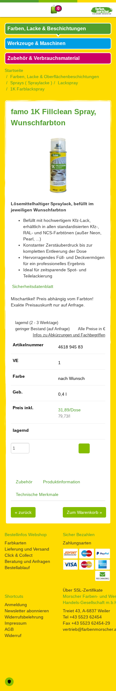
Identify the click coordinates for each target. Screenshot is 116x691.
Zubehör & (43, 58)
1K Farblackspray (27, 88)
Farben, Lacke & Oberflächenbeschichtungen (54, 76)
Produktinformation (61, 481)
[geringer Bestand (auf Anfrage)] (12, 329)
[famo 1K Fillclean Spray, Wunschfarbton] (58, 165)
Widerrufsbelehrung (24, 616)
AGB (9, 629)
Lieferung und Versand (27, 549)
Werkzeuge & (36, 43)
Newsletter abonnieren (27, 610)
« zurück (23, 512)
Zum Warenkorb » (84, 512)
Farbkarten (15, 542)
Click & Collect (18, 555)
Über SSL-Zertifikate (83, 590)
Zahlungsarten (77, 542)
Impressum (16, 623)
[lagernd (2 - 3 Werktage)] (12, 322)
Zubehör (24, 481)
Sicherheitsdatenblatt (32, 286)
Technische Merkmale (37, 494)
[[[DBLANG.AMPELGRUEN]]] (60, 432)
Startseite (14, 70)
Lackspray (68, 82)
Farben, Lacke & (46, 28)
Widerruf (13, 635)
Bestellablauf (17, 567)
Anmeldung (16, 604)
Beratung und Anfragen (27, 561)
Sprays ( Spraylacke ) (31, 82)
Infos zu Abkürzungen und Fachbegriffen (69, 335)
